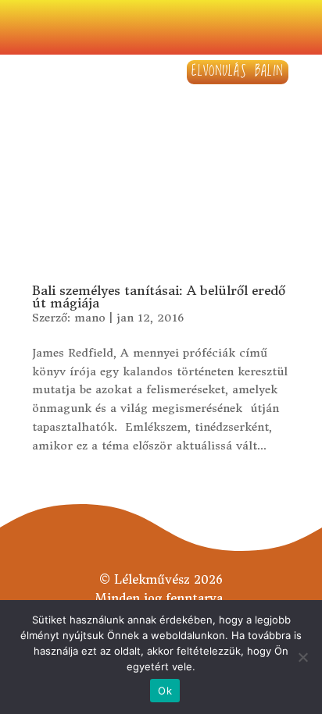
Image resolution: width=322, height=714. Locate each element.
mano (90, 318)
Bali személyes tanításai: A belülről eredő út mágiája (158, 296)
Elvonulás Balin (237, 71)
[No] (302, 657)
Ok (165, 690)
